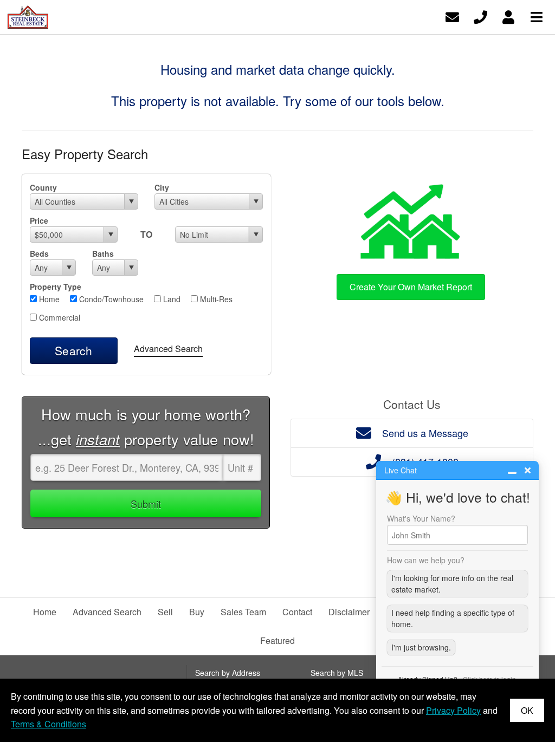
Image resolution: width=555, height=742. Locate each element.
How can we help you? (425, 560)
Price (39, 220)
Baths (103, 253)
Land (170, 299)
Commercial (58, 317)
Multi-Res (215, 299)
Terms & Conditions (48, 724)
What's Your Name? (421, 518)
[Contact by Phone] (480, 16)
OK (527, 710)
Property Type (55, 286)
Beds (39, 253)
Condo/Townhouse (110, 299)
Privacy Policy (453, 710)
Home (48, 299)
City (161, 187)
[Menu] (537, 16)
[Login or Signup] (508, 16)
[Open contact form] (452, 16)
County (43, 187)
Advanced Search (168, 348)
